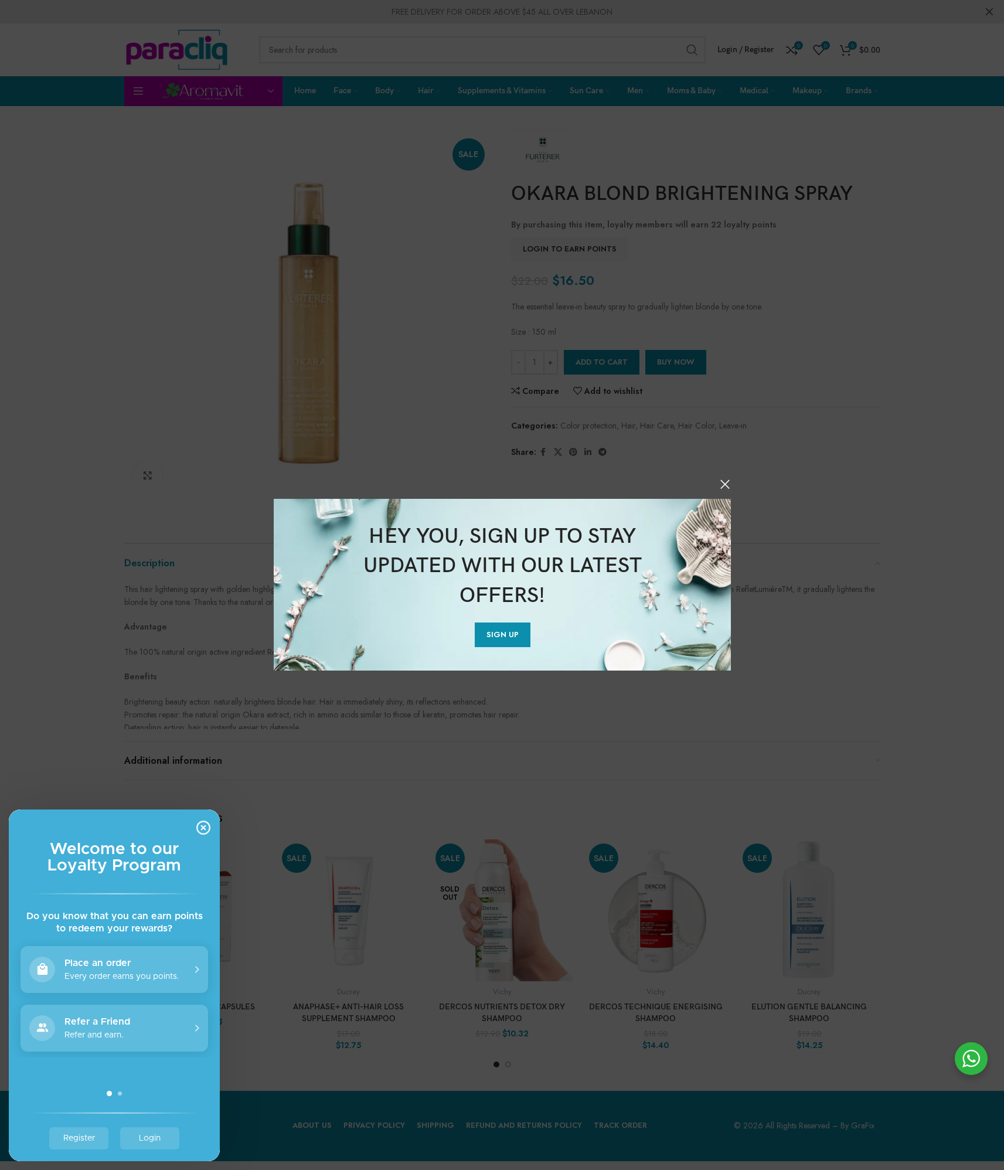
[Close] (725, 484)
